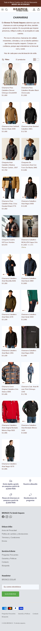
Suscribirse (10, 594)
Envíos (4, 541)
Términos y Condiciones (11, 537)
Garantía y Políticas (9, 558)
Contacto (5, 562)
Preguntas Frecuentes (10, 555)
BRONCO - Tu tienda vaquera (16, 623)
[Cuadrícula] (34, 59)
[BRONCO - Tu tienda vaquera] (20, 9)
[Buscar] (7, 9)
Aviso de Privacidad (9, 530)
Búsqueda (5, 566)
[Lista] (37, 59)
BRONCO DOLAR (9, 579)
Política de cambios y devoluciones (15, 534)
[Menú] (2, 9)
